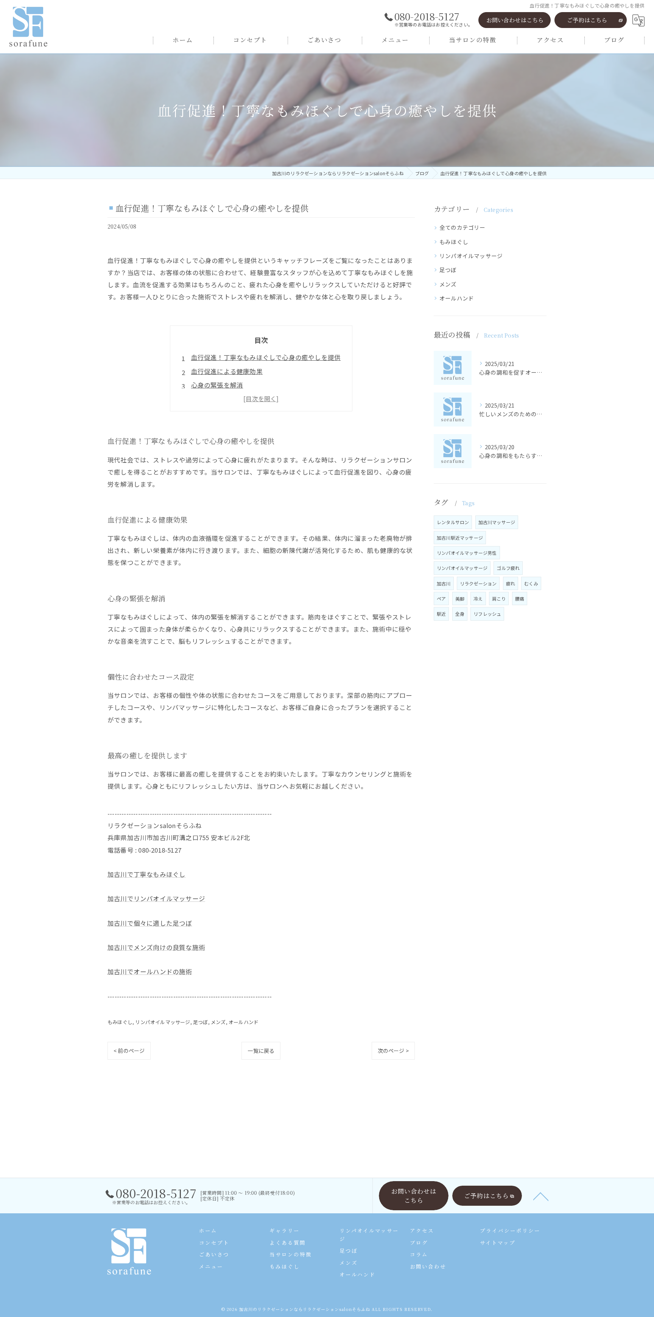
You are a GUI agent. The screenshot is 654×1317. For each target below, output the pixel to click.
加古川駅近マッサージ (460, 537)
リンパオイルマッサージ (162, 1022)
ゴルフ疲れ (508, 568)
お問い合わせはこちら (515, 20)
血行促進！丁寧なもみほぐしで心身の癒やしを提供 (266, 357)
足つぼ (200, 1022)
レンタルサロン (453, 522)
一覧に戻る (261, 1050)
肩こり (499, 598)
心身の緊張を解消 (217, 384)
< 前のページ (129, 1050)
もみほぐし (119, 1022)
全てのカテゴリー (462, 227)
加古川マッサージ (496, 522)
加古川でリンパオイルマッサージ (156, 898)
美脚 (459, 598)
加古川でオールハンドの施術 (149, 971)
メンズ (218, 1022)
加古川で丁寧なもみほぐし (146, 874)
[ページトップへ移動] (540, 1195)
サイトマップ (497, 1242)
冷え (478, 598)
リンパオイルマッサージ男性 (467, 553)
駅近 (441, 613)
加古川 (444, 583)
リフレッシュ (487, 613)
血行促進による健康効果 (227, 371)
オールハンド (243, 1022)
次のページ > (393, 1050)
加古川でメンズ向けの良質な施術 (156, 947)
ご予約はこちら (587, 20)
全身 (459, 613)
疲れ (510, 583)
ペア (441, 598)
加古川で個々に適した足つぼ (149, 923)
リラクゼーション (478, 583)
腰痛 (519, 598)
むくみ (531, 583)
